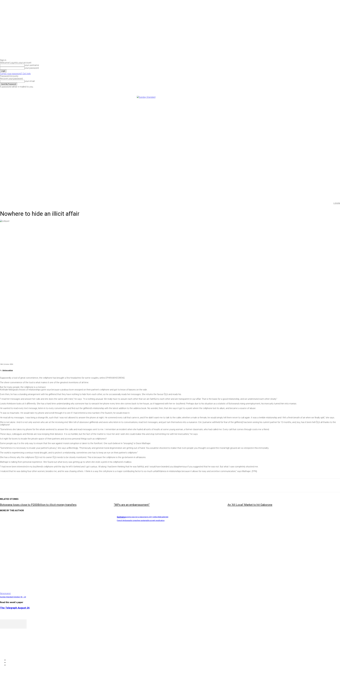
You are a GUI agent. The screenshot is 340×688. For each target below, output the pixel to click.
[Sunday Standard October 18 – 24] (57, 555)
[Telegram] (52, 485)
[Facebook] (273, 89)
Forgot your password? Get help (15, 73)
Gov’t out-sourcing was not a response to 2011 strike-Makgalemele (142, 517)
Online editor (7, 370)
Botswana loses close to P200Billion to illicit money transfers (38, 504)
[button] (329, 203)
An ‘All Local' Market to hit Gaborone (250, 504)
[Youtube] (282, 89)
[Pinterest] (23, 485)
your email (30, 81)
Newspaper (5, 593)
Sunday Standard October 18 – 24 (13, 597)
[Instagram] (276, 89)
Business (121, 517)
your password (32, 68)
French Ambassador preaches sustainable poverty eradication (141, 520)
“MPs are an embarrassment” (132, 504)
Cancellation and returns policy (329, 681)
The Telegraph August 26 (15, 607)
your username (32, 65)
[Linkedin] (42, 485)
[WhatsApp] (33, 485)
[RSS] (16, 653)
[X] (279, 89)
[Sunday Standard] (170, 145)
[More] (61, 485)
